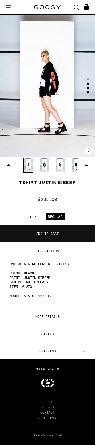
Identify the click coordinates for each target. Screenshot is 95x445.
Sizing (47, 334)
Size (34, 217)
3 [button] (88, 88)
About (47, 402)
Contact (47, 412)
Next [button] (86, 165)
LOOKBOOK (47, 407)
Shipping (47, 351)
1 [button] (88, 80)
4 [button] (88, 92)
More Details (47, 316)
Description (47, 251)
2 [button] (88, 84)
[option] (47, 86)
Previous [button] (8, 165)
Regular (55, 216)
